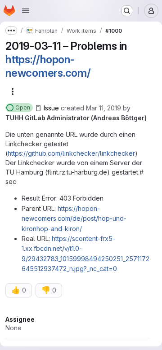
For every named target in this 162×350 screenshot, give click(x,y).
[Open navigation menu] (25, 11)
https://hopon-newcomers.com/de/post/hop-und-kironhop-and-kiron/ (74, 218)
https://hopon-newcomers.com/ (48, 66)
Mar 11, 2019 (103, 108)
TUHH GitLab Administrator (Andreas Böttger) (76, 118)
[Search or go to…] (127, 10)
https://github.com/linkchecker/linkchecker (71, 153)
